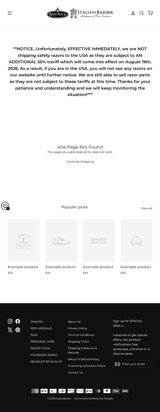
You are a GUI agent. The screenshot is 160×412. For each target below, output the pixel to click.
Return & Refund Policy (84, 359)
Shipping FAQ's (78, 341)
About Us (74, 321)
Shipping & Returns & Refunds (82, 350)
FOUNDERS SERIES (43, 355)
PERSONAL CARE (42, 341)
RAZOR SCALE (40, 348)
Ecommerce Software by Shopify (93, 398)
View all (146, 208)
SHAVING (36, 321)
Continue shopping (80, 161)
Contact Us (75, 372)
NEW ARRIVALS (41, 328)
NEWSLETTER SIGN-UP (46, 361)
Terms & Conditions (81, 335)
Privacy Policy (77, 328)
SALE (33, 335)
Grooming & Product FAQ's (86, 366)
